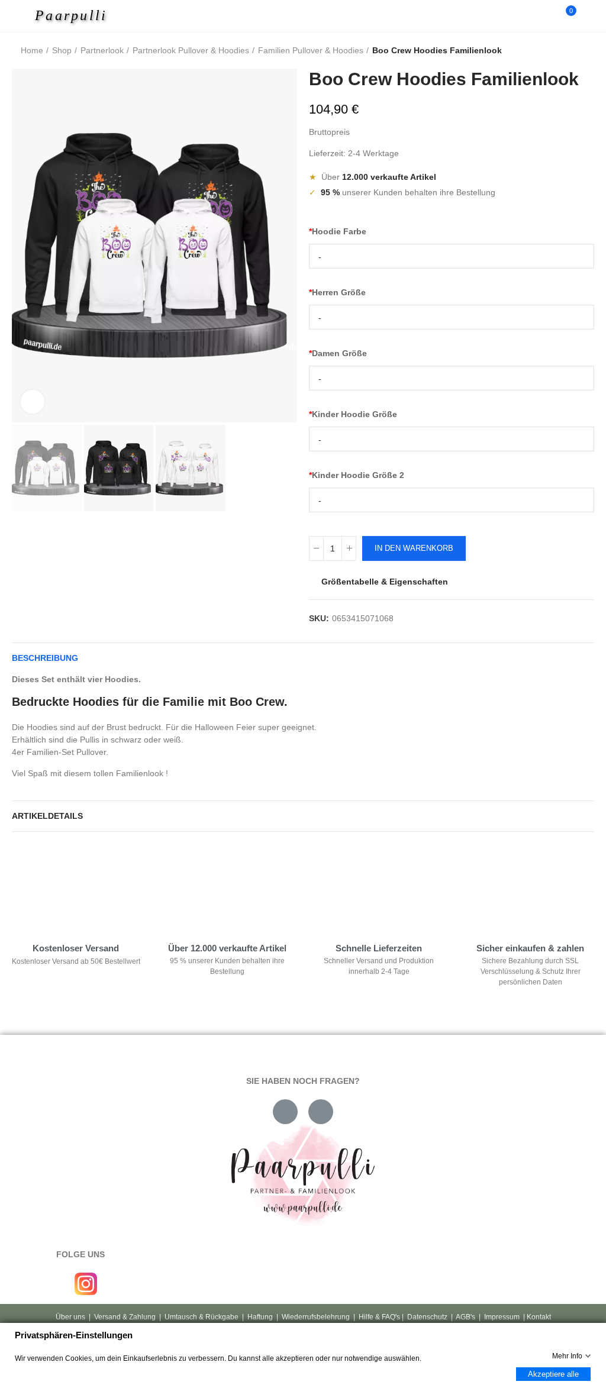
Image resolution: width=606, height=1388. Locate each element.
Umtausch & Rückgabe (201, 1317)
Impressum (502, 1317)
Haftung (260, 1317)
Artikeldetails (47, 816)
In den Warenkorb (414, 548)
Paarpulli (71, 15)
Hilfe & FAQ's (379, 1317)
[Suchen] (546, 16)
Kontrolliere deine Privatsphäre (77, 879)
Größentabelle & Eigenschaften (384, 581)
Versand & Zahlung (125, 1317)
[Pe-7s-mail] (285, 1111)
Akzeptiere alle (553, 1374)
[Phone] (320, 1111)
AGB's (465, 1317)
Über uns (70, 1317)
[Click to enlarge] (32, 402)
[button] (24, 245)
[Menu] (24, 16)
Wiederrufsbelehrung (316, 1317)
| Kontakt (536, 1317)
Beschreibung (45, 658)
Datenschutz (427, 1317)
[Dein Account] (588, 16)
